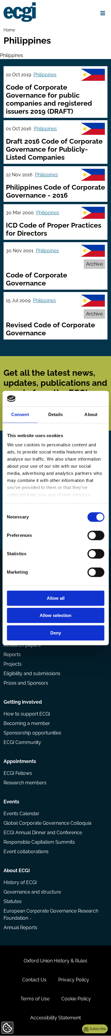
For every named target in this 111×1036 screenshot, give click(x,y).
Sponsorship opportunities (32, 733)
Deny (55, 632)
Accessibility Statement (55, 1018)
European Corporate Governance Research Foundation (51, 914)
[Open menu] (102, 13)
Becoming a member (27, 723)
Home (9, 29)
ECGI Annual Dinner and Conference (43, 832)
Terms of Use (34, 999)
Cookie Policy (76, 999)
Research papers (22, 645)
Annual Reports (20, 927)
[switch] (95, 535)
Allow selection (55, 615)
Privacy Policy (73, 980)
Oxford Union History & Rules (55, 961)
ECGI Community (22, 742)
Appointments (20, 761)
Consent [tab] (20, 414)
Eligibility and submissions (32, 673)
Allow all (56, 598)
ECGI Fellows (18, 773)
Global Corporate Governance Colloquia (47, 823)
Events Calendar (21, 813)
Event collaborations (26, 851)
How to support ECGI (27, 714)
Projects (13, 664)
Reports (12, 654)
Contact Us (34, 980)
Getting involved (23, 702)
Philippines (45, 74)
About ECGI (17, 870)
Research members (25, 783)
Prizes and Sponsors (26, 683)
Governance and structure (32, 892)
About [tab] (90, 414)
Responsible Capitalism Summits (39, 842)
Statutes (13, 901)
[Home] (20, 12)
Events (11, 802)
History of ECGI (20, 882)
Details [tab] (55, 414)
